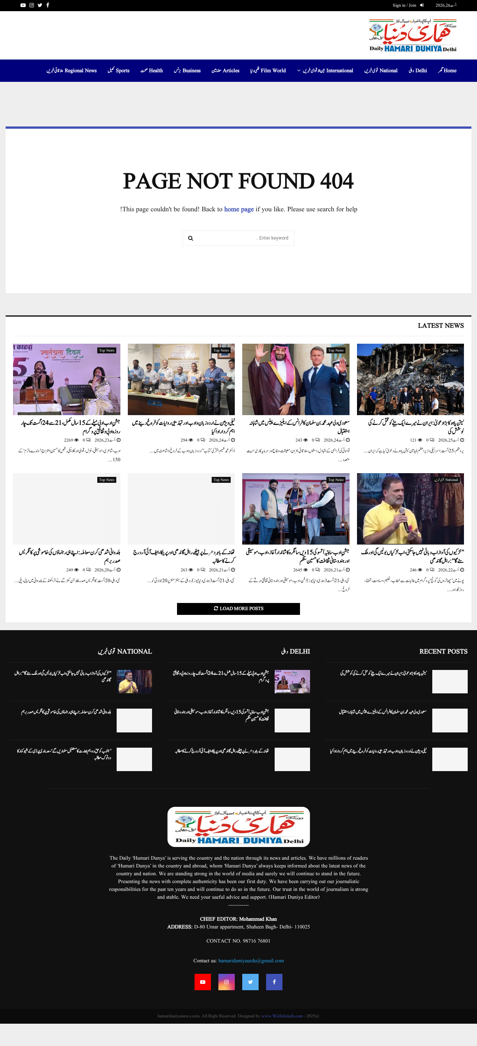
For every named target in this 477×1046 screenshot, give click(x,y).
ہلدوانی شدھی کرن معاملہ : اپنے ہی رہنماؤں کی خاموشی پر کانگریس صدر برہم (69, 557)
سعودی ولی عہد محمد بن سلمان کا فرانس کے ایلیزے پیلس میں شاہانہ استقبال (299, 427)
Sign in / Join (405, 5)
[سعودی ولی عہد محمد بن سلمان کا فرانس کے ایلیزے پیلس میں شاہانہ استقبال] (296, 379)
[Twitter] (250, 982)
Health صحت (151, 70)
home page (239, 209)
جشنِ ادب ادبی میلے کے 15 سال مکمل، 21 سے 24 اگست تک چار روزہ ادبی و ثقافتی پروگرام (70, 427)
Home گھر (447, 70)
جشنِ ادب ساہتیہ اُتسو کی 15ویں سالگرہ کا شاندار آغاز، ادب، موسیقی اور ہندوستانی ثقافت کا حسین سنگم (298, 557)
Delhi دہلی (418, 70)
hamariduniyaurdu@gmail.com (251, 961)
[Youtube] (203, 982)
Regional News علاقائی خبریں (72, 70)
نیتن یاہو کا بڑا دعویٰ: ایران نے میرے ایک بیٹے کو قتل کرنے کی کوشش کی (416, 427)
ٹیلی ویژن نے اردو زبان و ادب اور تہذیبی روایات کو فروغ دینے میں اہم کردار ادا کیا (183, 427)
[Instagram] (226, 982)
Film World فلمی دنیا (268, 70)
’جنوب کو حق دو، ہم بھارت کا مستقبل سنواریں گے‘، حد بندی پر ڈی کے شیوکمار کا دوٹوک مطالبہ (64, 754)
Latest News (441, 326)
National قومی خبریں (381, 70)
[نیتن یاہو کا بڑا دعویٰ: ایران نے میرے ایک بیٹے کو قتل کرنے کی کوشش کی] (410, 379)
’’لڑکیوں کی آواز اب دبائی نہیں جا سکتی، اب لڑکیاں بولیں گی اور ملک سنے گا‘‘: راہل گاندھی (412, 557)
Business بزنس (187, 70)
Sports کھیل (118, 70)
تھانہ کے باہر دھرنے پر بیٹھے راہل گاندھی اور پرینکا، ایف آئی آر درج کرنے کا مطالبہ (184, 557)
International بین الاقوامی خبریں (328, 70)
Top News (450, 350)
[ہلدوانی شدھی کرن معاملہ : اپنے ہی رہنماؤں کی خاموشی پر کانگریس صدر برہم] (66, 509)
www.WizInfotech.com (282, 1016)
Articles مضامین (225, 70)
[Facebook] (274, 982)
